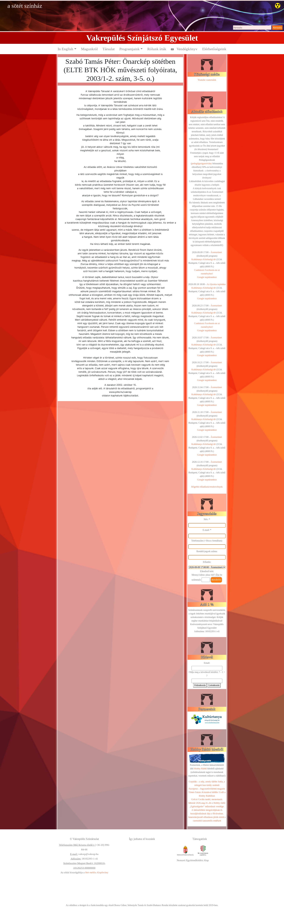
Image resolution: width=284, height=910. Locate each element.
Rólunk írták (156, 49)
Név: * (207, 519)
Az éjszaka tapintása (216, 284)
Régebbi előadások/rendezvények (207, 486)
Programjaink (129, 49)
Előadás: (207, 562)
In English (65, 49)
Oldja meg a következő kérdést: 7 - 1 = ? (207, 674)
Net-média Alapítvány (96, 872)
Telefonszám (197, 540)
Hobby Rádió (200, 768)
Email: (207, 663)
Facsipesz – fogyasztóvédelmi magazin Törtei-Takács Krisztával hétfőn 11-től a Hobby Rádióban (206, 792)
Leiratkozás (214, 685)
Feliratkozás (200, 685)
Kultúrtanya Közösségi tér (203, 259)
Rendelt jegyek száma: (206, 551)
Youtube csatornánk (207, 80)
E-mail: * (207, 530)
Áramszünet (216, 252)
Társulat (109, 49)
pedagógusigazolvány (202, 163)
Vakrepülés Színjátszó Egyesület (142, 37)
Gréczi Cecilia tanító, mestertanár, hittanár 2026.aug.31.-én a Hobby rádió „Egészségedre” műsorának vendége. (206, 803)
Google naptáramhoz (207, 277)
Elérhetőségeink (214, 49)
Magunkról (89, 49)
